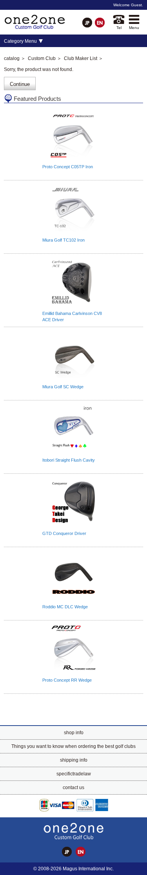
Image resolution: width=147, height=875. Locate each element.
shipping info (73, 760)
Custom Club (42, 58)
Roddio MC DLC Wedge (65, 606)
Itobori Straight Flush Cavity (68, 460)
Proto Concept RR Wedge (67, 680)
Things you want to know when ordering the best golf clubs (73, 746)
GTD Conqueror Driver (64, 533)
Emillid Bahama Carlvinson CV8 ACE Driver (72, 316)
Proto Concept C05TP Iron (67, 166)
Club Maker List (80, 58)
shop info (73, 732)
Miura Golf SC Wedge (62, 386)
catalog (12, 58)
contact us (73, 787)
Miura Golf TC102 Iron (63, 240)
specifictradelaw (73, 774)
